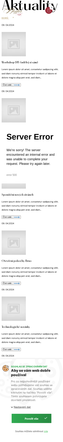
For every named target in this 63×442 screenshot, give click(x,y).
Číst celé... (8, 349)
